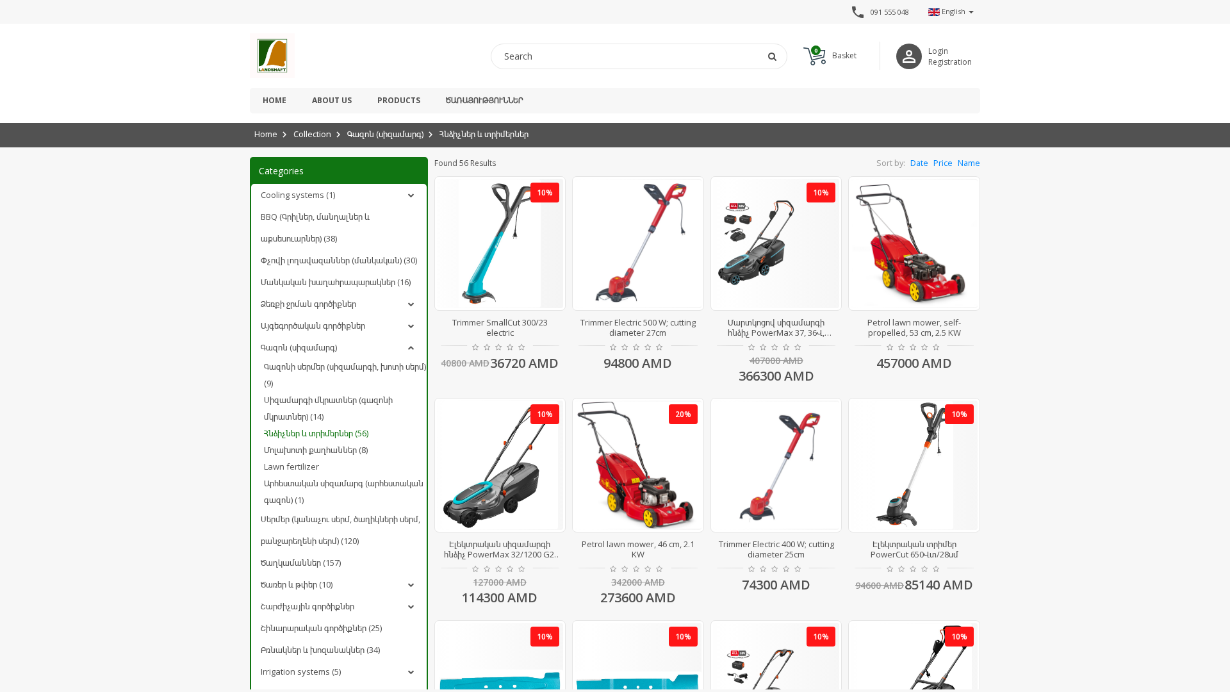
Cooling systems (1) (298, 195)
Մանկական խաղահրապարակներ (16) (336, 282)
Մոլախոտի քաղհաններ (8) (316, 450)
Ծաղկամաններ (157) (301, 562)
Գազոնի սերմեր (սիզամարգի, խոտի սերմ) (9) (345, 375)
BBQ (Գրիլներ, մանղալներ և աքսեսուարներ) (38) (315, 227)
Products (398, 100)
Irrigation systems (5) (301, 671)
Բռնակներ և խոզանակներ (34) (320, 649)
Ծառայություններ (484, 100)
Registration (950, 61)
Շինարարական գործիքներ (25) (321, 628)
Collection (312, 134)
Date (919, 163)
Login (938, 50)
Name (969, 163)
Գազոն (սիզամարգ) (385, 134)
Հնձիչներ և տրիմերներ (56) (316, 433)
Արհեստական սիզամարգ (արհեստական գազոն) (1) (343, 491)
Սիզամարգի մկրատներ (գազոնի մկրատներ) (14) (328, 408)
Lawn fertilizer (291, 466)
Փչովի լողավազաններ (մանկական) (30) (339, 260)
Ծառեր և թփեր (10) (296, 584)
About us (332, 100)
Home (274, 100)
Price (943, 163)
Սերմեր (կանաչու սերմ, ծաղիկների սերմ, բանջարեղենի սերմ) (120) (340, 530)
